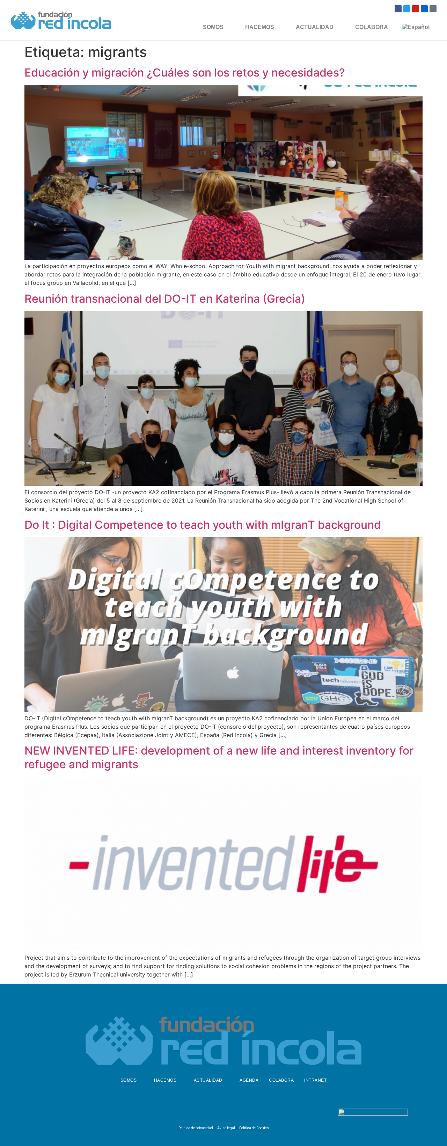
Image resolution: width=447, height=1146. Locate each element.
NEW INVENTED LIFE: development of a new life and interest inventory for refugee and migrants (218, 757)
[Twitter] (406, 8)
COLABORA (371, 27)
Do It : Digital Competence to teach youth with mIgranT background (202, 525)
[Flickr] (424, 8)
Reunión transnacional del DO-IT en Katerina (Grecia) (164, 298)
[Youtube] (415, 8)
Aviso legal (226, 1128)
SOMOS (213, 27)
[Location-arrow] (433, 8)
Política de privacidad (195, 1128)
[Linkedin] (239, 1113)
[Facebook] (398, 8)
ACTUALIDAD (315, 27)
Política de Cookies (254, 1128)
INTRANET (315, 1080)
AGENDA (249, 1080)
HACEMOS (259, 27)
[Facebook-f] (205, 1113)
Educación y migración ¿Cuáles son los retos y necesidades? (184, 72)
